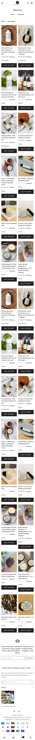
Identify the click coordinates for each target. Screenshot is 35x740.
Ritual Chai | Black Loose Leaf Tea (9, 618)
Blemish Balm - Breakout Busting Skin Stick (25, 179)
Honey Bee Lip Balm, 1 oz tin (25, 618)
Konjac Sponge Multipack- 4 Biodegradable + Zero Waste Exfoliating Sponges (25, 268)
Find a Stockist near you (8, 706)
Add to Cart (9, 65)
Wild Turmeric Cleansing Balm (9, 224)
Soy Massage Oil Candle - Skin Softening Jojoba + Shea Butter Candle (8, 266)
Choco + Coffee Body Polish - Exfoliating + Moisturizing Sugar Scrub (8, 182)
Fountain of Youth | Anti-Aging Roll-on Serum (25, 137)
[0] (22, 737)
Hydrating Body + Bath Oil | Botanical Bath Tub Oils (8, 138)
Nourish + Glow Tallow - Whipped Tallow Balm (25, 224)
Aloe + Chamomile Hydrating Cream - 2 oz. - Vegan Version (26, 576)
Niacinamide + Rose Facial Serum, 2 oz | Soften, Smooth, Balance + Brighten (26, 51)
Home (13, 14)
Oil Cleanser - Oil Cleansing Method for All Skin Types (25, 95)
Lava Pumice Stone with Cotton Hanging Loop (8, 575)
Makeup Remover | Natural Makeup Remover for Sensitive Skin (8, 51)
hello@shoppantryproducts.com (14, 717)
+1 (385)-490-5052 (17, 715)
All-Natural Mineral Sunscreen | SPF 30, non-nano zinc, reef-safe (9, 95)
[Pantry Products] (17, 3)
